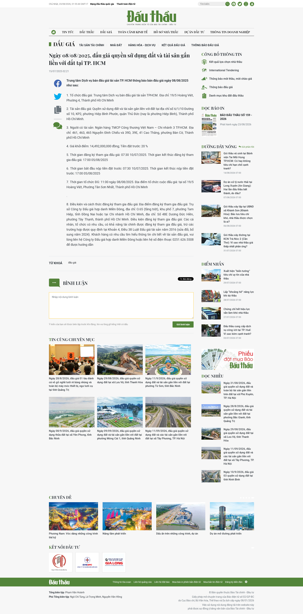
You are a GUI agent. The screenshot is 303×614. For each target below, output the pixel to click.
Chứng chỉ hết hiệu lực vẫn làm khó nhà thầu (237, 311)
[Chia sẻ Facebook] (233, 4)
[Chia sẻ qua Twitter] (58, 97)
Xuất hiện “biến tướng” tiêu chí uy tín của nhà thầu (237, 274)
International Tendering (224, 70)
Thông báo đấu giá (205, 45)
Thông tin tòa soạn (122, 582)
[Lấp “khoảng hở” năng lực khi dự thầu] (211, 296)
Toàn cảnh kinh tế (133, 32)
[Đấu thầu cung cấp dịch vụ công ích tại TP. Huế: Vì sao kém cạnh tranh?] (211, 330)
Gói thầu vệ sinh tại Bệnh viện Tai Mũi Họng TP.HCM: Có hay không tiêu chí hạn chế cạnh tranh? (238, 161)
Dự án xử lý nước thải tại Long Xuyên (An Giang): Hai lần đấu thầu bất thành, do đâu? (238, 187)
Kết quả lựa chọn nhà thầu (225, 62)
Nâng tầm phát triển (114, 533)
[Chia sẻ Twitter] (240, 4)
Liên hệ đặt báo (162, 582)
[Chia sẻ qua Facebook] (58, 83)
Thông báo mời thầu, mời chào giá (230, 78)
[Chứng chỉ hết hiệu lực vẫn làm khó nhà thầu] (211, 313)
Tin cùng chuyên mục (72, 339)
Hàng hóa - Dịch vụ (142, 45)
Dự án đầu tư (194, 32)
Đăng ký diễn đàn (233, 582)
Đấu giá (106, 32)
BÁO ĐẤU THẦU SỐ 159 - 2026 (236, 117)
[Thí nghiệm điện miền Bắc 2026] (87, 562)
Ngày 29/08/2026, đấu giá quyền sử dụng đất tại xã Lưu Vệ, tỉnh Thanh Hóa (120, 380)
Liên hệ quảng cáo (143, 582)
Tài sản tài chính (91, 45)
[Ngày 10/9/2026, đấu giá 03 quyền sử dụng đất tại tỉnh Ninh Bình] (211, 476)
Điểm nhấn (212, 264)
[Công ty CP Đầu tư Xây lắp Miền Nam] (59, 562)
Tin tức (68, 32)
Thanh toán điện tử (126, 4)
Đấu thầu (87, 32)
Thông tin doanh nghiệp (230, 32)
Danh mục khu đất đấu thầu (226, 95)
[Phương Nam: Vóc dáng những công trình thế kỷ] (73, 516)
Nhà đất (116, 45)
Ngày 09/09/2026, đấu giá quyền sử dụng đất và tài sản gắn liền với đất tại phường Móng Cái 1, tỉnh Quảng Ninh (119, 434)
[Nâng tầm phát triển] (127, 516)
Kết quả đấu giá (173, 45)
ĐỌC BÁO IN (212, 108)
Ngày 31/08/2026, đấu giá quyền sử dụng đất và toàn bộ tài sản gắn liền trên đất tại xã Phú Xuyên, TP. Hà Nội (239, 390)
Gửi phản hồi (248, 147)
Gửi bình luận (183, 324)
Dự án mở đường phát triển (225, 533)
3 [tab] (246, 498)
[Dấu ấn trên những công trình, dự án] (180, 516)
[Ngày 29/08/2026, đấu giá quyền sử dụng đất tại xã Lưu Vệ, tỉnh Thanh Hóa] (120, 359)
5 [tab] (252, 498)
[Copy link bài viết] (58, 110)
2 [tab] (243, 498)
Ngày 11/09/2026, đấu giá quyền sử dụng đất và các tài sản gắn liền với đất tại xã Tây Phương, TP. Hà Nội (166, 434)
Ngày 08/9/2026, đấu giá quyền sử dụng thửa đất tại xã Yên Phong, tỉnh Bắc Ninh (70, 434)
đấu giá (72, 262)
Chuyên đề (60, 497)
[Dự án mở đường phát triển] (234, 516)
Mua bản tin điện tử (213, 582)
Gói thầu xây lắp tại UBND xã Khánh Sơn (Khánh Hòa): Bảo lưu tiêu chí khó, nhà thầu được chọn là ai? (239, 214)
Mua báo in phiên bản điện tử (186, 582)
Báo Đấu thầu (151, 18)
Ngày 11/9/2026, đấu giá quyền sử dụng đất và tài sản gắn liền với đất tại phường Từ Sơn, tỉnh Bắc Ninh (167, 382)
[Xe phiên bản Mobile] (246, 4)
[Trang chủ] (53, 32)
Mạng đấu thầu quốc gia (102, 4)
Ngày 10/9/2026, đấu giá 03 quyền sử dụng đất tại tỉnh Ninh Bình (239, 475)
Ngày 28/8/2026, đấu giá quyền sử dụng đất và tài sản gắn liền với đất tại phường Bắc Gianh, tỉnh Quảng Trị (239, 414)
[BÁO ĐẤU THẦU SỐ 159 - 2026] (209, 125)
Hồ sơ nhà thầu (166, 32)
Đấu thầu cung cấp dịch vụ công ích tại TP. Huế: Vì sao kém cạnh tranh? (237, 330)
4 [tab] (249, 498)
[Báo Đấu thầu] (59, 582)
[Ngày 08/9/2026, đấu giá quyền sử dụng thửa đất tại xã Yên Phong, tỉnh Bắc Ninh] (72, 412)
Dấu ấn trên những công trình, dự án (177, 533)
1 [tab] (240, 498)
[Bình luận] (58, 123)
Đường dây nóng (219, 146)
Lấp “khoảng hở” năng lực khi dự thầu (239, 293)
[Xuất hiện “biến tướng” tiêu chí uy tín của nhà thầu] (211, 275)
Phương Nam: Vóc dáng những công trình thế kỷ (73, 535)
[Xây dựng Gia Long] (114, 562)
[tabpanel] (73, 520)
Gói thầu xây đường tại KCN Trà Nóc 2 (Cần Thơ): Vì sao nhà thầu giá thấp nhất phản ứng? (238, 240)
